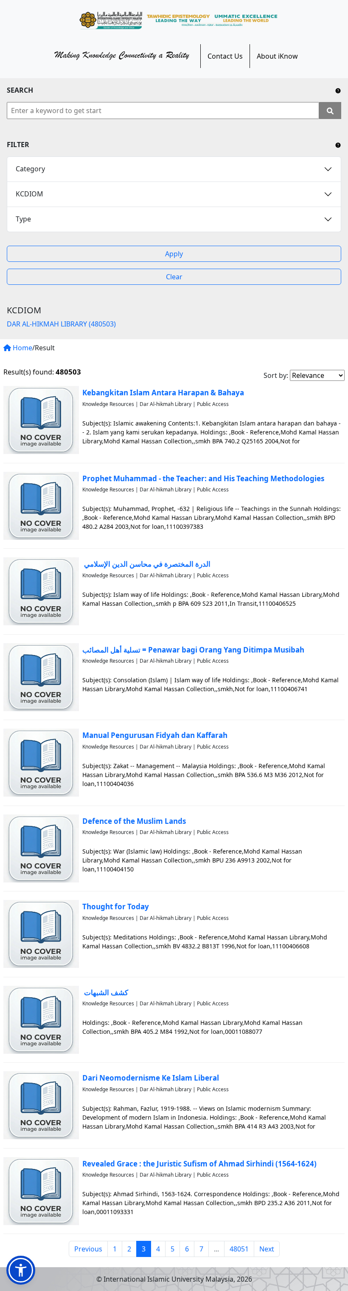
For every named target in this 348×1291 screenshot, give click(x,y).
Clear (174, 276)
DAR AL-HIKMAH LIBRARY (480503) (61, 324)
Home (21, 347)
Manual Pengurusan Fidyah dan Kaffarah (154, 735)
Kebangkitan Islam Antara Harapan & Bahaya (163, 392)
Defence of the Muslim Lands (134, 821)
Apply (174, 253)
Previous (88, 1249)
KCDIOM (29, 194)
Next (266, 1249)
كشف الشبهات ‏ (105, 992)
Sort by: (276, 375)
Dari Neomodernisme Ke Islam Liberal (150, 1078)
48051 (239, 1249)
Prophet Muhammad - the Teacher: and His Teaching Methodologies (203, 478)
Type (23, 219)
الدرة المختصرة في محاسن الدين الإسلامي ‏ (146, 564)
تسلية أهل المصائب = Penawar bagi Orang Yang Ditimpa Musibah (193, 650)
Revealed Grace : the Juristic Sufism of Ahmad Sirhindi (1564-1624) (199, 1164)
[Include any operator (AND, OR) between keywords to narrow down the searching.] (338, 90)
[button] (20, 1270)
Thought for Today (115, 906)
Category (30, 168)
